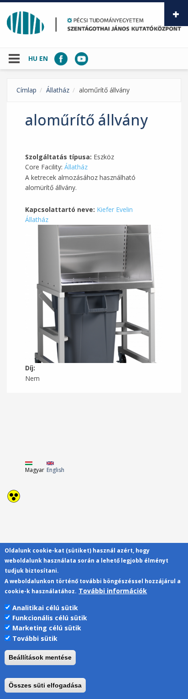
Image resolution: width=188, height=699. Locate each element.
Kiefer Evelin (115, 209)
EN (43, 58)
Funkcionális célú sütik (49, 617)
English (55, 470)
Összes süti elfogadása (45, 685)
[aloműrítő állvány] (94, 294)
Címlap (26, 90)
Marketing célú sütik (46, 627)
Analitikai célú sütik (45, 607)
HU (32, 58)
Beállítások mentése (40, 657)
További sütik (34, 638)
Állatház (57, 90)
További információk (112, 590)
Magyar (34, 470)
